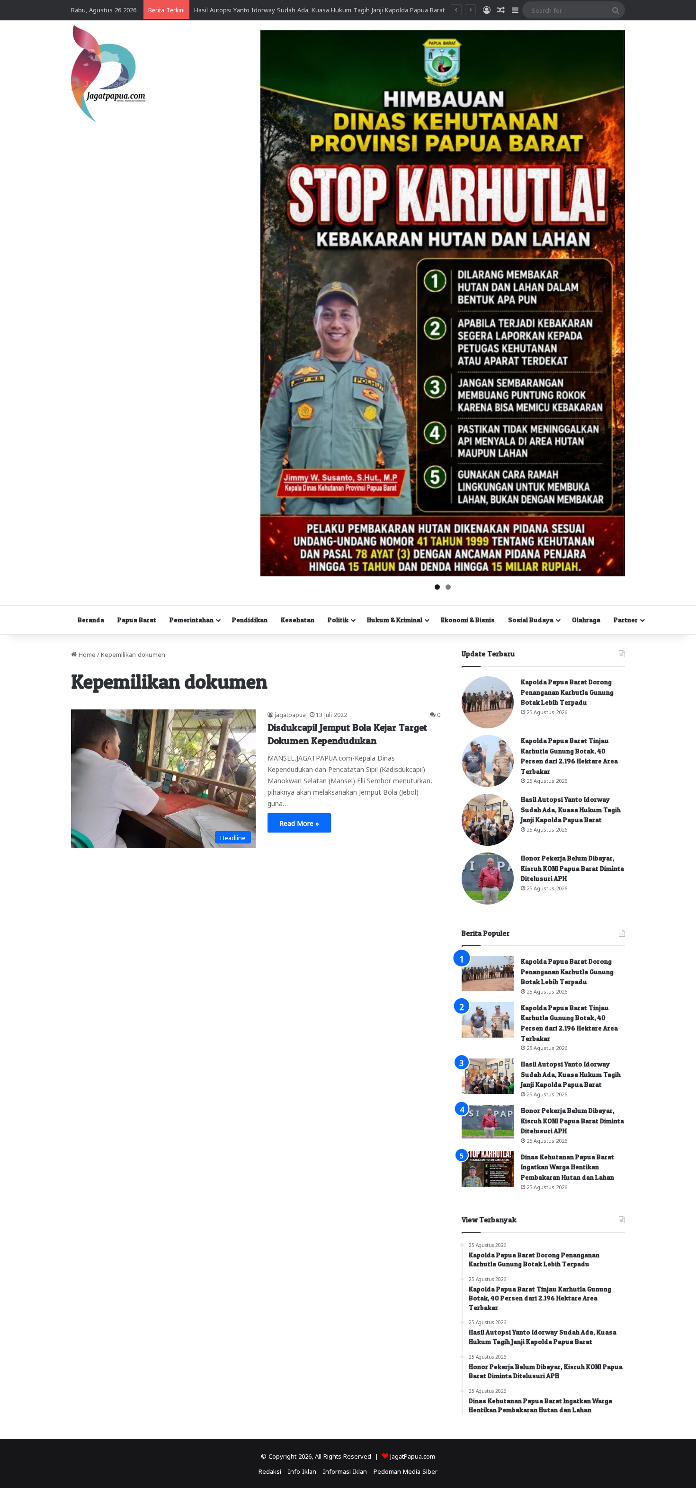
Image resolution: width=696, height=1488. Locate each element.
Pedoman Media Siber (405, 1470)
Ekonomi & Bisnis (468, 620)
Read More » (299, 822)
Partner (626, 620)
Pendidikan (250, 620)
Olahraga (586, 620)
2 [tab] (448, 587)
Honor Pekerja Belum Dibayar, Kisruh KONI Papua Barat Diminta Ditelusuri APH (572, 868)
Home (86, 653)
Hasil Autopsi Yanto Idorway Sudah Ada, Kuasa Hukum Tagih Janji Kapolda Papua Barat (571, 809)
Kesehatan (297, 620)
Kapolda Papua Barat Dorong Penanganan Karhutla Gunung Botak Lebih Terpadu (567, 692)
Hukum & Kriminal (394, 620)
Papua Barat (136, 620)
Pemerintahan (192, 620)
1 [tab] (437, 587)
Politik (338, 620)
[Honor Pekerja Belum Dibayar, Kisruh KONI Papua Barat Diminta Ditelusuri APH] (488, 878)
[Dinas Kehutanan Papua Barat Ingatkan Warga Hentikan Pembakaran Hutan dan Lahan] (488, 1169)
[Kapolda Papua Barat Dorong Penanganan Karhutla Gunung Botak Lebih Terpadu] (488, 702)
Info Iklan (302, 1470)
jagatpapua (290, 714)
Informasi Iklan (345, 1470)
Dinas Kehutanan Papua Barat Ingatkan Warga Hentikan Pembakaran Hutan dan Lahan (567, 1167)
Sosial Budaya (530, 620)
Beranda (91, 620)
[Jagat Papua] (108, 73)
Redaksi (270, 1470)
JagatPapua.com (412, 1455)
